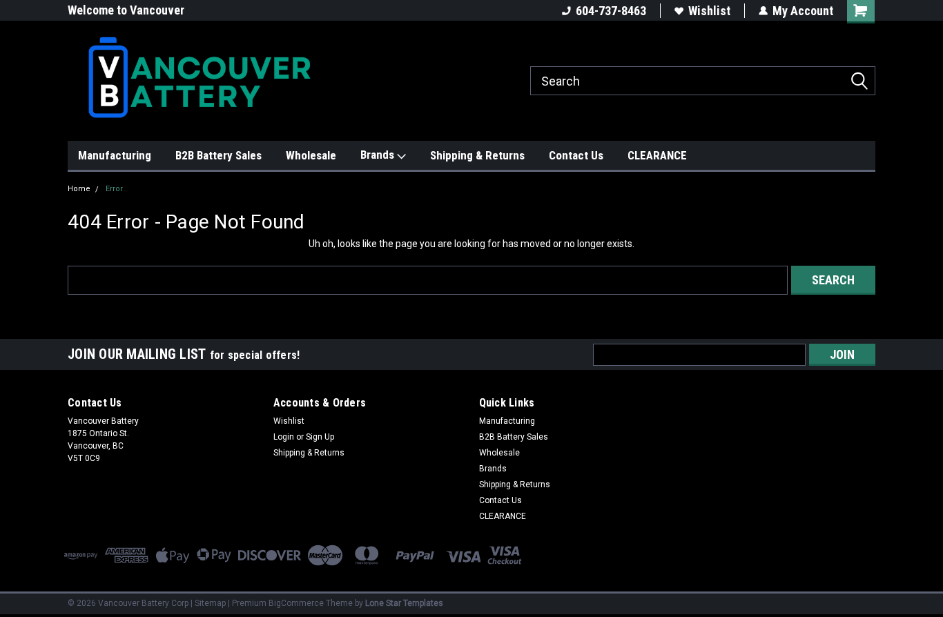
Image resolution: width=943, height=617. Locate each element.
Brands (378, 154)
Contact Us (576, 155)
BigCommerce (296, 603)
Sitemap (210, 603)
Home (79, 188)
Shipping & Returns (477, 155)
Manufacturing (114, 155)
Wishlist (709, 10)
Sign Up (320, 437)
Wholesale (311, 155)
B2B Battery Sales (218, 155)
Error (114, 188)
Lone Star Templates (404, 603)
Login (283, 437)
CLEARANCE (657, 155)
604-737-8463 (611, 10)
